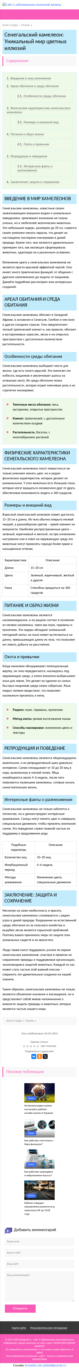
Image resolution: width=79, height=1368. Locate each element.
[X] (45, 1056)
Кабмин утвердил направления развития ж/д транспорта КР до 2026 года (39, 1208)
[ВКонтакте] (33, 1056)
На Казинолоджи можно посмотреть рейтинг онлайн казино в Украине (38, 1109)
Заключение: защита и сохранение (33, 182)
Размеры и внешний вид (38, 122)
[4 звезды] (35, 1046)
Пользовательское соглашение (48, 1328)
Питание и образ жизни (25, 134)
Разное (31, 1098)
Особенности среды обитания (41, 96)
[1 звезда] (24, 1046)
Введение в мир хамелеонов (29, 78)
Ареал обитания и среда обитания (33, 86)
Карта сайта (19, 1328)
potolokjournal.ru (54, 1365)
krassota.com (34, 1365)
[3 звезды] (31, 1046)
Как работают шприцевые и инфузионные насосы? (38, 1174)
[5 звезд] (38, 1046)
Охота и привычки (33, 144)
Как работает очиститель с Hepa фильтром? (39, 1142)
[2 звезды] (28, 1046)
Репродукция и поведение (27, 156)
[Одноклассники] (39, 1056)
